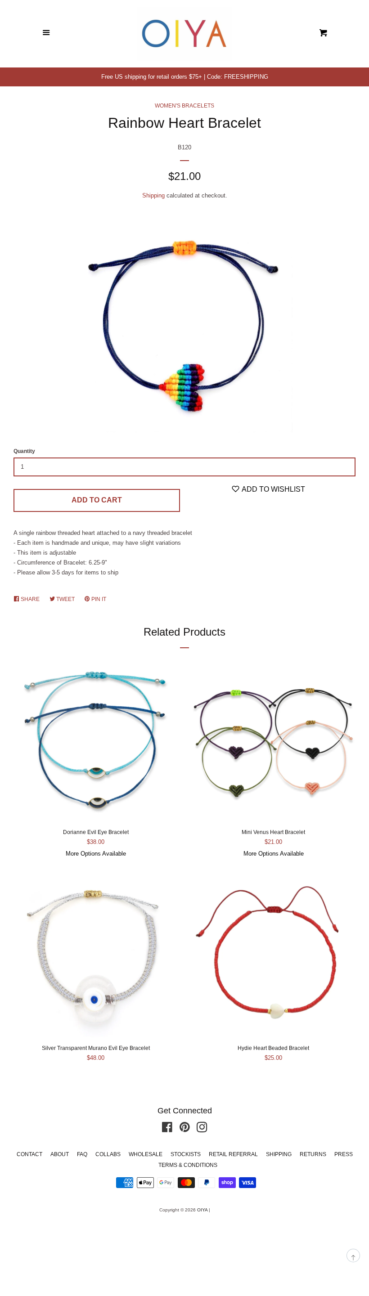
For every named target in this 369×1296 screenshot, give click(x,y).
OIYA (202, 1209)
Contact (29, 1154)
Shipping (153, 195)
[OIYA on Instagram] (202, 1129)
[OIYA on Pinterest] (184, 1129)
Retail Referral (233, 1154)
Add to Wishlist (272, 489)
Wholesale (145, 1154)
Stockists (186, 1154)
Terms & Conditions (187, 1165)
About (59, 1154)
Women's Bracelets (184, 106)
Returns (313, 1154)
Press (343, 1154)
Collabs (108, 1154)
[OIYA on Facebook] (167, 1129)
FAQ (82, 1154)
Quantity (24, 451)
